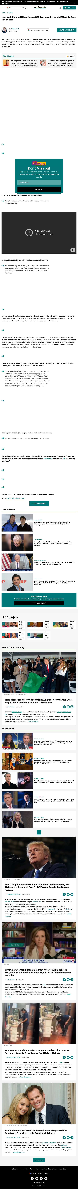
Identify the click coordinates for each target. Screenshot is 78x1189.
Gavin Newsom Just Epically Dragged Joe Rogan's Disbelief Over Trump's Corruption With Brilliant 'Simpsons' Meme (54, 781)
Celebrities (38, 520)
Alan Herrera (10, 707)
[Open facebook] (32, 1178)
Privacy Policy (24, 1169)
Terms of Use (34, 1169)
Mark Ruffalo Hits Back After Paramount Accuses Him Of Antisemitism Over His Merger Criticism (35, 2)
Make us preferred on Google (18, 8)
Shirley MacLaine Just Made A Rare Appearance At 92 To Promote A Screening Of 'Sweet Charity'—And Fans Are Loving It (53, 543)
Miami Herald (19, 498)
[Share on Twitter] (68, 706)
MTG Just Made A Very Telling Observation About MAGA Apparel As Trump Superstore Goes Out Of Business (53, 820)
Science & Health (40, 560)
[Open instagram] (45, 1178)
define (68, 909)
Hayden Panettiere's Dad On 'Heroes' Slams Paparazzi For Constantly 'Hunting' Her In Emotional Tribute (36, 1131)
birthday (64, 1145)
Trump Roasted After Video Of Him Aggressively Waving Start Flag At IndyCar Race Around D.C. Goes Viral (38, 701)
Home (3, 12)
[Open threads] (41, 1178)
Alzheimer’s (37, 902)
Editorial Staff (52, 1169)
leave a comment (67, 30)
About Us (15, 1169)
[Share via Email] (71, 706)
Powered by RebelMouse (39, 1185)
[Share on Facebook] (64, 706)
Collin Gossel (15, 29)
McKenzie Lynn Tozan (13, 1057)
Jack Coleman (65, 1147)
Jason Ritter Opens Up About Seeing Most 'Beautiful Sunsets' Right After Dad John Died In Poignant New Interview (52, 523)
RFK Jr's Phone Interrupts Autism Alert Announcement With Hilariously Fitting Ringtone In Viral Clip (54, 563)
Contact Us (62, 1169)
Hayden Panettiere (49, 1142)
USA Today (10, 498)
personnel (51, 909)
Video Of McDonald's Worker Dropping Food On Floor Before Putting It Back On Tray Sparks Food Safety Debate (37, 1051)
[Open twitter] (36, 1178)
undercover (48, 459)
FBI (64, 459)
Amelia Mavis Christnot (14, 894)
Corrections (43, 1169)
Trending (10, 12)
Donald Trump (17, 712)
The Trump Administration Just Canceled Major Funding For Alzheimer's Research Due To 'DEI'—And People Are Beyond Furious (37, 887)
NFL (44, 985)
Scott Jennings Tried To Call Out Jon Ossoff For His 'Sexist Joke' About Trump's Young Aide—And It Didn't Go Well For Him (54, 801)
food (60, 1062)
